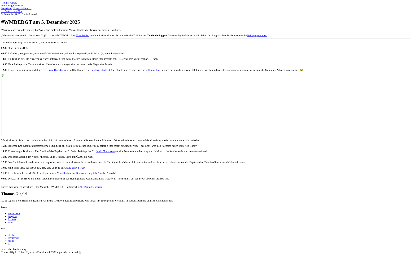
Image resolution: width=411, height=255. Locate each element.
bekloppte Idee (153, 70)
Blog (10, 5)
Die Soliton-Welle (76, 167)
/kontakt (12, 219)
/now (10, 222)
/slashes (11, 235)
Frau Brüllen (82, 35)
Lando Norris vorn (105, 151)
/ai (9, 243)
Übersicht (18, 5)
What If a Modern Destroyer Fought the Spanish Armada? (86, 173)
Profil (4, 5)
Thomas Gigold (9, 2)
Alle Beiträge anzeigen (90, 187)
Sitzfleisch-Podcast (100, 70)
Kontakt (27, 8)
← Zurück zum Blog (11, 11)
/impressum (13, 238)
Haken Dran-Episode (57, 70)
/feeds (11, 240)
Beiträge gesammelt (257, 35)
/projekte (12, 216)
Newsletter (6, 8)
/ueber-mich (14, 213)
